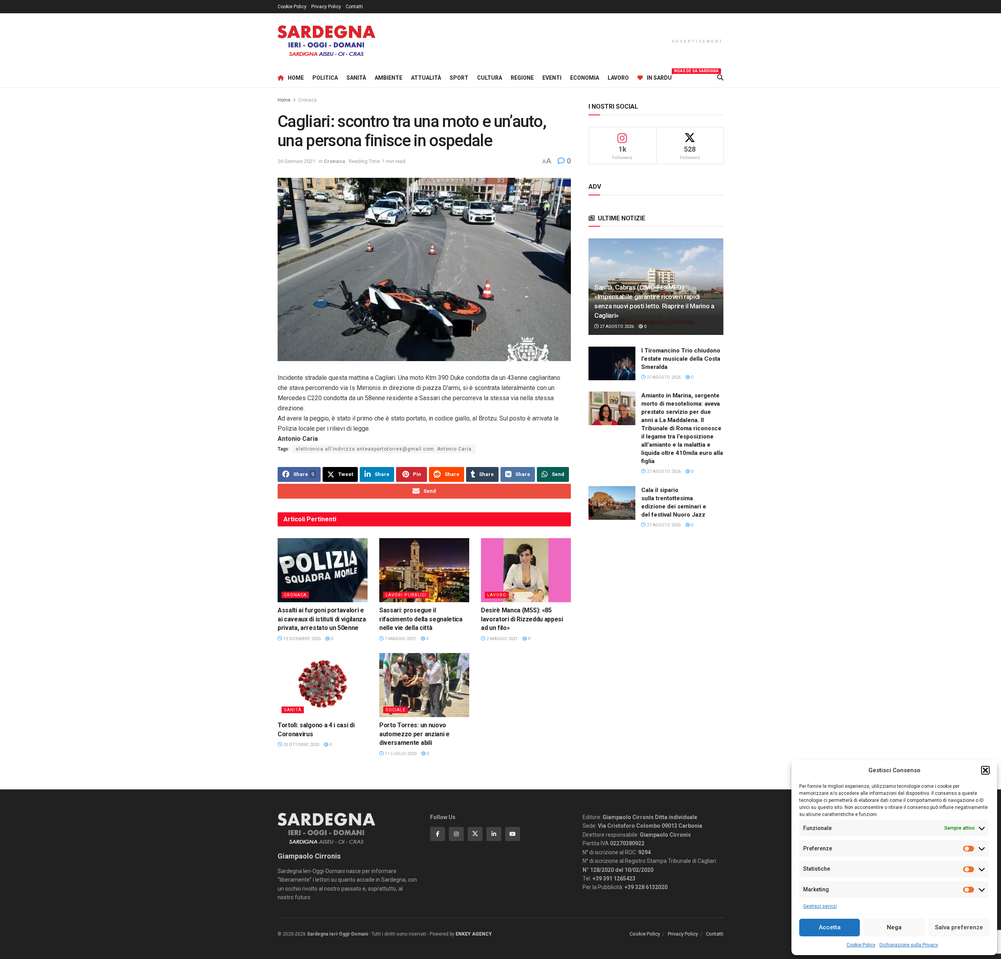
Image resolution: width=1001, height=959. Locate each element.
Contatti (354, 6)
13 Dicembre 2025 (301, 638)
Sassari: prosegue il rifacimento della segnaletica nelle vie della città (421, 619)
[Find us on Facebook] (437, 834)
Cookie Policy (861, 945)
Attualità (426, 78)
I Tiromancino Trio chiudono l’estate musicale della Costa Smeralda (680, 358)
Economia (584, 78)
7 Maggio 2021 (400, 638)
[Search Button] (720, 78)
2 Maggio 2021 (501, 638)
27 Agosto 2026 (616, 326)
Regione (522, 78)
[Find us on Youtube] (512, 834)
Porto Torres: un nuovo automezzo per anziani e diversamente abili (414, 733)
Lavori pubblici (406, 595)
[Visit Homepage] (326, 40)
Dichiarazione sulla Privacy (908, 945)
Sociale (395, 709)
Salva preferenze (959, 927)
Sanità (356, 78)
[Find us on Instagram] (456, 834)
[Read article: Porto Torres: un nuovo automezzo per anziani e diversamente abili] (424, 685)
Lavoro (618, 78)
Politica (325, 78)
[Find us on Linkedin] (493, 834)
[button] (985, 770)
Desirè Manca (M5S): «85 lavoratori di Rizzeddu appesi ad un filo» (522, 619)
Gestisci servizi (820, 906)
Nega (894, 927)
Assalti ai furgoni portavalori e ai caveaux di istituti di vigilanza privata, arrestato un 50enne (322, 619)
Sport (459, 78)
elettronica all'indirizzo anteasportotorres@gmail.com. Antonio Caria (384, 449)
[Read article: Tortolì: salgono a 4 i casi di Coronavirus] (323, 685)
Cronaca (307, 100)
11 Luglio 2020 (400, 753)
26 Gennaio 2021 (296, 161)
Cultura (489, 78)
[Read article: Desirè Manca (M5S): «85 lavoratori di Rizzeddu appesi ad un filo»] (526, 570)
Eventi (551, 78)
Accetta (830, 927)
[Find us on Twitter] (475, 834)
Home (296, 78)
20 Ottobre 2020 (300, 744)
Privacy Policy (326, 6)
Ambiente (388, 78)
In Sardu (659, 76)
